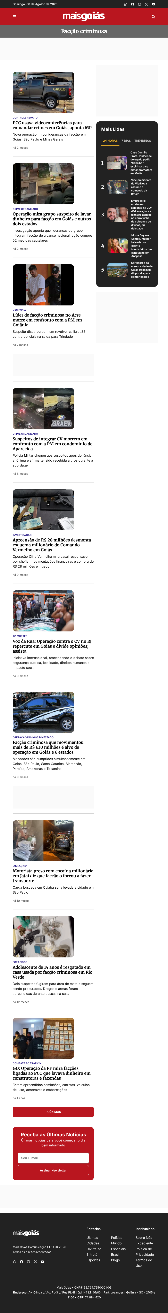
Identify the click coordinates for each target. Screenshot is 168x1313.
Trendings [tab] (142, 140)
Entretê (91, 1254)
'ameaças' (20, 866)
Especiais (118, 1249)
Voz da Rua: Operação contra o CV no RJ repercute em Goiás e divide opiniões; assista (52, 646)
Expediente (144, 1243)
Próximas (53, 1112)
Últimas (92, 1238)
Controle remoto (25, 117)
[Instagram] (139, 4)
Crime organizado (25, 433)
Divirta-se (93, 1249)
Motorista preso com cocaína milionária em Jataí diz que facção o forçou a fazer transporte (53, 875)
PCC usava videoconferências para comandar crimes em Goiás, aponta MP (52, 125)
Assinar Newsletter (53, 1170)
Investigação (22, 535)
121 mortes (20, 636)
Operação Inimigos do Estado (33, 737)
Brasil (115, 1254)
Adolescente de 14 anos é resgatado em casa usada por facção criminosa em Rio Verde (52, 972)
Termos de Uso (144, 1263)
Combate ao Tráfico (27, 1063)
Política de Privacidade (145, 1252)
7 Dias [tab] (126, 140)
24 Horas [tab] (110, 140)
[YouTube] (153, 4)
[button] (14, 16)
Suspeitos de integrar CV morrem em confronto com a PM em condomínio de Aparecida (52, 443)
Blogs (115, 1260)
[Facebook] (132, 4)
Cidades (92, 1243)
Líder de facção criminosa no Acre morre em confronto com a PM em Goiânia (47, 319)
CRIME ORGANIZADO (25, 209)
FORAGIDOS (20, 962)
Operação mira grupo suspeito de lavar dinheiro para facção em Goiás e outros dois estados (52, 218)
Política (116, 1238)
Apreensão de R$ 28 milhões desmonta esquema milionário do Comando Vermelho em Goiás (52, 544)
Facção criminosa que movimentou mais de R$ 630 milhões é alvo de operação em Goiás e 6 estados (48, 747)
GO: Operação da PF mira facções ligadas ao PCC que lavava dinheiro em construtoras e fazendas (52, 1073)
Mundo (116, 1243)
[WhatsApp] (125, 4)
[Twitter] (146, 4)
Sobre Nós (144, 1238)
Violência (19, 310)
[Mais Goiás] (84, 16)
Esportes (93, 1260)
